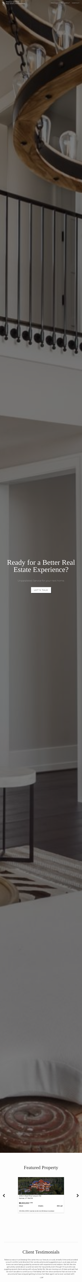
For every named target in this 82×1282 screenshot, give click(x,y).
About (67, 3)
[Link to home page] (15, 3)
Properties (57, 4)
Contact (76, 3)
